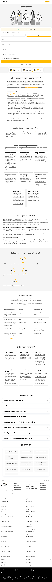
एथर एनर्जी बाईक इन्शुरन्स (29, 504)
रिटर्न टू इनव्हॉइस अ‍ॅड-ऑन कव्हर (30, 531)
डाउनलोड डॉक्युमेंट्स (43, 489)
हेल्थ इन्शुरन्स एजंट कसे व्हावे (26, 451)
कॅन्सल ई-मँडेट (16, 485)
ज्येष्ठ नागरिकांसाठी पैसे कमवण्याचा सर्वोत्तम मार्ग (41, 463)
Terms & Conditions (29, 64)
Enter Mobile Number (6, 52)
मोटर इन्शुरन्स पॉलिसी (11, 94)
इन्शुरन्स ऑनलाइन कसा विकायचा (41, 451)
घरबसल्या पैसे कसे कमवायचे (11, 469)
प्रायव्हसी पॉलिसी (3, 572)
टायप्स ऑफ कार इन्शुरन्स (4, 519)
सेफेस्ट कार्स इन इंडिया (4, 544)
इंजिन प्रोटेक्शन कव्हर (4, 524)
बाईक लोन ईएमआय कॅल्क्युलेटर (30, 556)
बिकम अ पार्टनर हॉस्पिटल (30, 486)
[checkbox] (1, 58)
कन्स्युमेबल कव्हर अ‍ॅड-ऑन (30, 534)
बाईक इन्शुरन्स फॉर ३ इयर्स (30, 519)
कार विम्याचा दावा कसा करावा (5, 534)
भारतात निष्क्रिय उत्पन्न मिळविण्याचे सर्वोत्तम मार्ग (11, 457)
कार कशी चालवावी (3, 541)
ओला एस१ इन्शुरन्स (29, 501)
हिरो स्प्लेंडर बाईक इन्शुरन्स (30, 506)
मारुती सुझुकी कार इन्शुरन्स (5, 501)
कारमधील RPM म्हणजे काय (5, 546)
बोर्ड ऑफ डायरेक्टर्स (43, 485)
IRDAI (11, 338)
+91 (3, 54)
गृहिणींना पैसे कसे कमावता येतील (11, 451)
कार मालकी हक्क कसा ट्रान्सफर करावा (7, 554)
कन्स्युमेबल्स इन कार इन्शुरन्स (5, 521)
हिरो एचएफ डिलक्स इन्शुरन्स (30, 509)
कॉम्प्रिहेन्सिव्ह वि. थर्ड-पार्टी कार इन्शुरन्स (7, 531)
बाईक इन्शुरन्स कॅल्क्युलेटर (29, 536)
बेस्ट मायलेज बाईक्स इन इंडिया (30, 551)
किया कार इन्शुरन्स (3, 506)
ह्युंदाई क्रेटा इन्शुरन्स (4, 509)
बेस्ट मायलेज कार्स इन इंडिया (5, 549)
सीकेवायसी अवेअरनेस (17, 489)
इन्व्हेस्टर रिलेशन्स (27, 570)
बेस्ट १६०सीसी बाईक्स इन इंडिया (30, 549)
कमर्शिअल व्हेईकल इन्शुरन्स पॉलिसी (31, 87)
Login (47, 1)
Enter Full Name (5, 38)
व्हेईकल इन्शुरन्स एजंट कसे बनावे (41, 457)
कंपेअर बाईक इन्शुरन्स (29, 526)
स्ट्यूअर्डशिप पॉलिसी (36, 570)
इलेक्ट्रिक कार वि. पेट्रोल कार (5, 551)
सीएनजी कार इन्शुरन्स (4, 511)
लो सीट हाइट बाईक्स (29, 544)
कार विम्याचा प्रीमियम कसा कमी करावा (6, 529)
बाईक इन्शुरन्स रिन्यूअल (29, 516)
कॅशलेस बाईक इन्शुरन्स (29, 524)
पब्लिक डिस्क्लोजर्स (43, 487)
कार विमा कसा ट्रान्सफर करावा (5, 539)
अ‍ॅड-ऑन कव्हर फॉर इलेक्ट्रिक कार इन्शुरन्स (7, 516)
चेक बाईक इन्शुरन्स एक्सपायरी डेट (31, 541)
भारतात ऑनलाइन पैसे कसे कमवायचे (11, 463)
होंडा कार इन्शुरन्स (3, 504)
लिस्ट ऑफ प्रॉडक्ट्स (17, 487)
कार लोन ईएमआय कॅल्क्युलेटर (5, 556)
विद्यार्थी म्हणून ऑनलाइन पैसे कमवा (26, 457)
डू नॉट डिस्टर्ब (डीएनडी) (10, 570)
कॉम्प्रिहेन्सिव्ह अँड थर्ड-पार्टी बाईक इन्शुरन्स (32, 521)
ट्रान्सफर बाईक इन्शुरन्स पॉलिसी (30, 539)
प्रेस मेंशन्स (27, 484)
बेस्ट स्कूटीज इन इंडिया (29, 546)
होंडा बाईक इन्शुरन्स (29, 514)
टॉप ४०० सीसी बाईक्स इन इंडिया (30, 554)
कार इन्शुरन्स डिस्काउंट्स (4, 536)
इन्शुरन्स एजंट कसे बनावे (26, 469)
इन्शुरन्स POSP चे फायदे (41, 469)
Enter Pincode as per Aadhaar (7, 47)
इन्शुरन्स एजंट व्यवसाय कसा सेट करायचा (26, 463)
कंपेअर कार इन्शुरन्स (4, 514)
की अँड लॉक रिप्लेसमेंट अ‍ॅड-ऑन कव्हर (6, 526)
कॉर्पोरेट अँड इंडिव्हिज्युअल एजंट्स (31, 488)
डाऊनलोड (2, 570)
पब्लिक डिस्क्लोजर (20, 570)
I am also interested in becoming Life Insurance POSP (12, 58)
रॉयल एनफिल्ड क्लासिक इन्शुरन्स (31, 511)
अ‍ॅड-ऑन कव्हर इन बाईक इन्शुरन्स (31, 529)
